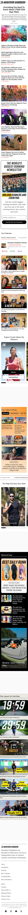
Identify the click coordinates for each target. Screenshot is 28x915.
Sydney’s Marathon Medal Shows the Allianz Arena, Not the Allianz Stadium (13, 46)
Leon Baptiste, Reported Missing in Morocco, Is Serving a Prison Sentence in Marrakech (14, 128)
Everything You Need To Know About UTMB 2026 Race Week (14, 9)
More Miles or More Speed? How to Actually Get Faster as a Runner (13, 272)
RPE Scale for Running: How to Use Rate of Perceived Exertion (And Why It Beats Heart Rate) (20, 429)
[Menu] (25, 2)
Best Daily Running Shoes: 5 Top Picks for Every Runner (14, 588)
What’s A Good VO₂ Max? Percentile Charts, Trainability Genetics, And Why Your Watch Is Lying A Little (14, 467)
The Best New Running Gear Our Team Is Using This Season (18, 610)
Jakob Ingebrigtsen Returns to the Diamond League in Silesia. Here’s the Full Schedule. (13, 53)
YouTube (6, 251)
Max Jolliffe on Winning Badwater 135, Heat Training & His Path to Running (12, 329)
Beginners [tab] (14, 413)
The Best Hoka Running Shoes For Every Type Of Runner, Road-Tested (19, 599)
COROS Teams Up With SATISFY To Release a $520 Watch (13, 61)
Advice (13, 372)
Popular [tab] (5, 413)
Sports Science (14, 462)
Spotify (13, 251)
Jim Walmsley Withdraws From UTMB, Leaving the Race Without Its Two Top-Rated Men (13, 69)
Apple (20, 251)
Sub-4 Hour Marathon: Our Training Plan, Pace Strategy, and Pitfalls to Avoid (14, 439)
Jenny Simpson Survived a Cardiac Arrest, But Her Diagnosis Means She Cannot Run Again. (13, 153)
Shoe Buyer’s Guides (14, 582)
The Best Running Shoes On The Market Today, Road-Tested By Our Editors (19, 620)
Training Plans (13, 377)
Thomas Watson (9, 442)
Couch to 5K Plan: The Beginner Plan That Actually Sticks (7, 427)
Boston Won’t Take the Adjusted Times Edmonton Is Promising (14, 104)
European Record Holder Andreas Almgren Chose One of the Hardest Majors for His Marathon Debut (12, 77)
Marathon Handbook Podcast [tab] (8, 237)
